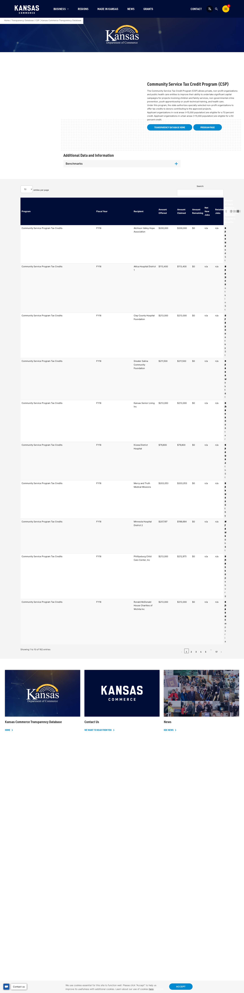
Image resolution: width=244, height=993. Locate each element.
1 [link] (186, 651)
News (131, 9)
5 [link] (205, 651)
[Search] (216, 9)
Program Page (207, 127)
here (151, 989)
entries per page (41, 190)
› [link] (221, 651)
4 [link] (200, 651)
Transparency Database (22, 20)
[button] (93, 211)
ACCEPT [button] (181, 986)
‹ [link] (181, 651)
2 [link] (191, 651)
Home (7, 20)
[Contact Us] (122, 701)
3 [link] (196, 651)
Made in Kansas (107, 9)
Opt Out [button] (159, 989)
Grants (148, 9)
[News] (201, 701)
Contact (196, 9)
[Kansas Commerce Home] (27, 8)
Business (60, 9)
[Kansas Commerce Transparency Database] (42, 701)
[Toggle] (122, 164)
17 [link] (216, 651)
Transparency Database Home (169, 127)
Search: (200, 186)
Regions (83, 9)
